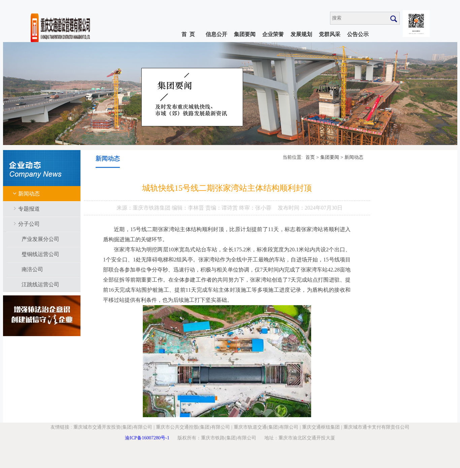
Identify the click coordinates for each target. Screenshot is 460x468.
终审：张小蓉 (255, 208)
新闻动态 (29, 193)
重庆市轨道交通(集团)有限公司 (266, 427)
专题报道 (29, 209)
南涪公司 (32, 269)
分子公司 (29, 224)
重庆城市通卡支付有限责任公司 (376, 427)
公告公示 (358, 34)
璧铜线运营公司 (40, 254)
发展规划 (301, 34)
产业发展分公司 (40, 239)
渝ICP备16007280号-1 (147, 437)
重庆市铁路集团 (152, 208)
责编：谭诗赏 (222, 208)
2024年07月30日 (323, 208)
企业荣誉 (273, 34)
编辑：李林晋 (188, 208)
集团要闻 (245, 34)
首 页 (188, 34)
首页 (310, 157)
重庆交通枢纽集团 (321, 427)
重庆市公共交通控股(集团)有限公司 (193, 427)
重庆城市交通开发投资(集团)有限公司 (112, 427)
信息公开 (216, 34)
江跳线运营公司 (40, 284)
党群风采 (329, 34)
